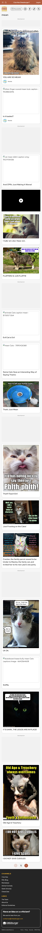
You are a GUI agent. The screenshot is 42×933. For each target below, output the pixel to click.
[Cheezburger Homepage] (21, 923)
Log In (38, 2)
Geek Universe (6, 889)
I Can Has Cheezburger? (21, 2)
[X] (38, 9)
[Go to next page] (26, 865)
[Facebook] (29, 9)
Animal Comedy (7, 886)
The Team (5, 899)
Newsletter (17, 9)
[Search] (6, 2)
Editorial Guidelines (8, 905)
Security (31, 929)
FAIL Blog (5, 880)
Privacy (26, 929)
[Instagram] (25, 9)
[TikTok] (34, 9)
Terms (21, 929)
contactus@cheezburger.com (13, 919)
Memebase (5, 883)
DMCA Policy (37, 929)
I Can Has (5, 877)
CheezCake (5, 892)
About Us (5, 902)
